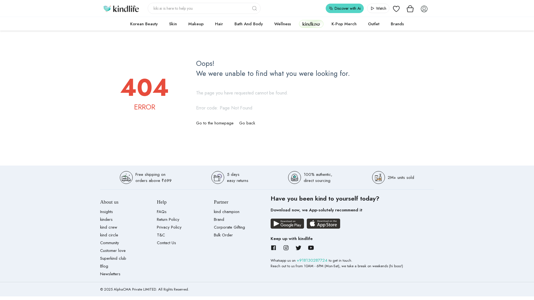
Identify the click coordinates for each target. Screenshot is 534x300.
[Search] (255, 8)
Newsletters (110, 274)
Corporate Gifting (229, 227)
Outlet (373, 24)
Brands (397, 24)
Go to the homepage (215, 123)
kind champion (226, 212)
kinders (106, 219)
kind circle (109, 235)
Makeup (196, 24)
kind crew (108, 227)
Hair (219, 24)
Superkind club (113, 258)
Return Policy (168, 219)
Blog (104, 266)
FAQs (162, 212)
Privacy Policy (169, 227)
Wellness (282, 24)
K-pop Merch (344, 24)
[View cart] (410, 8)
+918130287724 (313, 260)
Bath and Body (248, 24)
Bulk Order (223, 235)
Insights (106, 212)
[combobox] (204, 8)
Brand (219, 219)
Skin (173, 24)
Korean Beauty (144, 24)
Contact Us (166, 243)
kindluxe (311, 24)
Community (109, 243)
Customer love (113, 251)
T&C (161, 235)
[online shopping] (121, 8)
